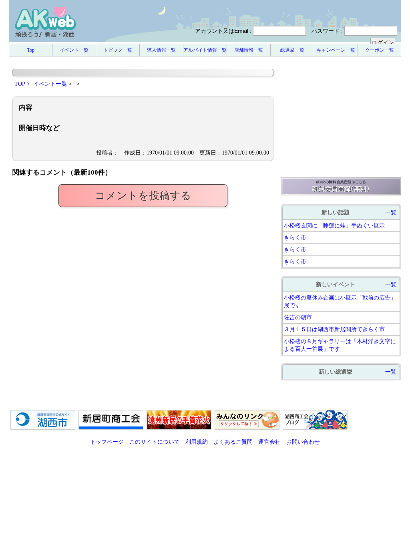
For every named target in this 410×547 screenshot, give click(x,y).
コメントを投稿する (143, 195)
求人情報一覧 (161, 50)
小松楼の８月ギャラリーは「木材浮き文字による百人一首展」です (340, 345)
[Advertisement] (341, 119)
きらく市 (295, 237)
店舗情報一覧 (248, 50)
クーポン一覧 (379, 50)
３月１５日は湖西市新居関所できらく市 (334, 329)
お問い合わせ (303, 441)
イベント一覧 (74, 50)
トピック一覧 (117, 50)
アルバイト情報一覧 (205, 50)
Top (30, 50)
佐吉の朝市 (298, 317)
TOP (19, 83)
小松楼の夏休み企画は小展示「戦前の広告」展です (340, 301)
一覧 (390, 212)
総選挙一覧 (292, 50)
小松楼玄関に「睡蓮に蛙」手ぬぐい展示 (334, 225)
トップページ (107, 441)
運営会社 (269, 441)
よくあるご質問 (233, 441)
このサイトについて (154, 441)
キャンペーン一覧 (336, 50)
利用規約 (196, 441)
